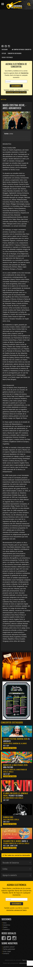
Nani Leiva (25, 960)
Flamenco (6, 929)
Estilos (4, 53)
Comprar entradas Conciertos (22, 49)
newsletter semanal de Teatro (16, 92)
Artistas (3, 99)
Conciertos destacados (12, 722)
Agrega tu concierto (10, 875)
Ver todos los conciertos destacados (17, 855)
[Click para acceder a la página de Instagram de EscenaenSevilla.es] (9, 46)
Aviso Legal (7, 951)
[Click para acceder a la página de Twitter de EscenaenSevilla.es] (6, 46)
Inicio (5, 923)
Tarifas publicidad (9, 949)
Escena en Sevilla (14, 5)
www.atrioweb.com (24, 963)
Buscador (4, 49)
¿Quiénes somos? (9, 947)
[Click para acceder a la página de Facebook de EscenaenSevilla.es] (3, 46)
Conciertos (6, 925)
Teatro (5, 927)
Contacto (6, 953)
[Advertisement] (16, 26)
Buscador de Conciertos (11, 862)
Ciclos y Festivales (7, 57)
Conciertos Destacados (14, 53)
